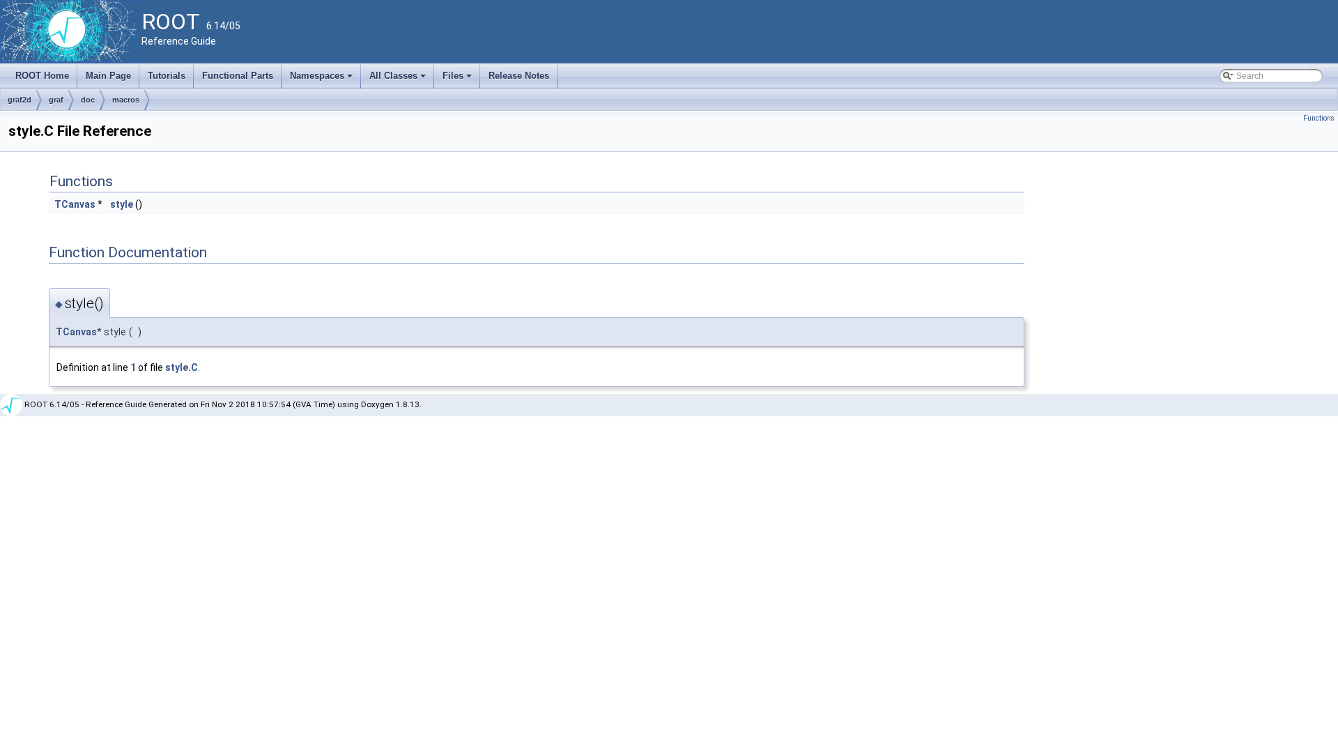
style (121, 204)
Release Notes (519, 75)
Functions (1319, 118)
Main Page (108, 75)
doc (88, 100)
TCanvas (74, 204)
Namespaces (322, 79)
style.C (181, 367)
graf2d (19, 100)
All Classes (398, 79)
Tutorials (166, 75)
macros (125, 100)
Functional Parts (237, 75)
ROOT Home (42, 75)
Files (458, 79)
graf (56, 100)
